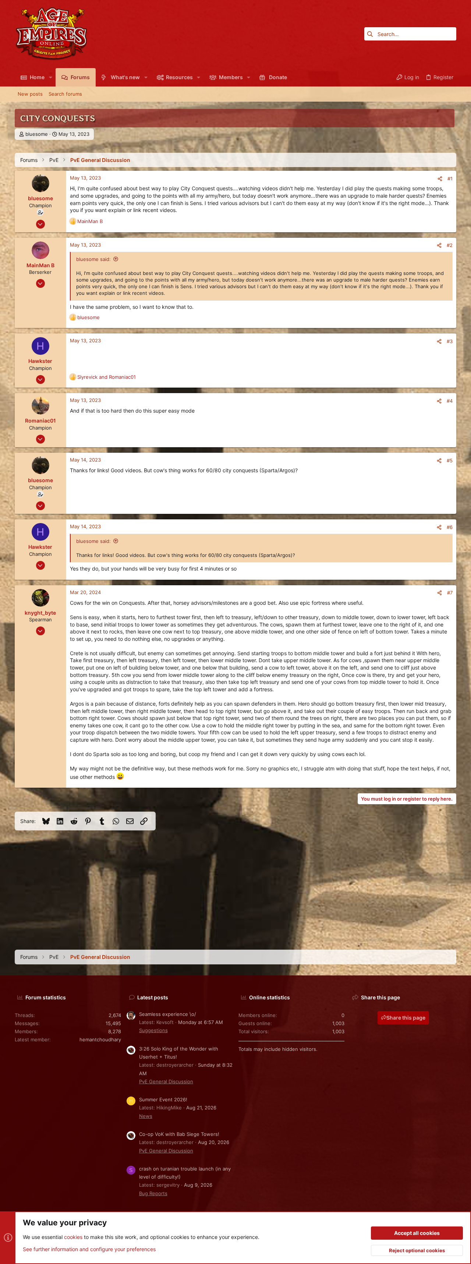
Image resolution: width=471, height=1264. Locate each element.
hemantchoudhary (100, 1039)
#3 (450, 341)
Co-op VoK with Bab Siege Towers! (179, 1134)
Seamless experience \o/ (167, 1014)
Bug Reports (153, 1193)
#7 (450, 593)
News (145, 1116)
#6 (450, 527)
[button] (50, 77)
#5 (450, 460)
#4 (450, 401)
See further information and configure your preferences (89, 1249)
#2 (450, 245)
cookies (73, 1237)
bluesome (36, 134)
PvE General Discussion (166, 1081)
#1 (450, 178)
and (106, 377)
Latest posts (152, 997)
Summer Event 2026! (163, 1099)
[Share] (440, 178)
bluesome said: (93, 259)
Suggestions (153, 1030)
